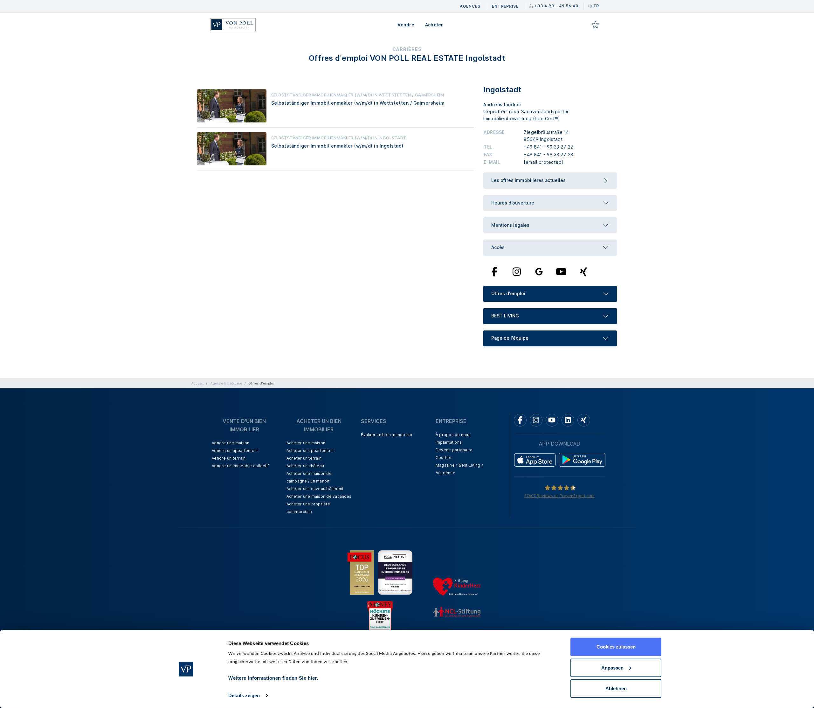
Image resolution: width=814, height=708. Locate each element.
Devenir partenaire (454, 450)
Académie (445, 472)
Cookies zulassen (616, 646)
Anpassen (612, 667)
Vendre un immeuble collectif (240, 465)
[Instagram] (517, 271)
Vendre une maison (230, 443)
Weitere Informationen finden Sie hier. (273, 678)
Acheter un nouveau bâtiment (315, 488)
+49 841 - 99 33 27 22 (548, 146)
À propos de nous (453, 434)
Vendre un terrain (228, 458)
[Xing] (583, 271)
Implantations (449, 442)
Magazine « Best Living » (459, 465)
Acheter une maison (306, 443)
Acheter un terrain (304, 458)
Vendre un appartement (235, 450)
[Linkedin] (568, 420)
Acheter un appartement (310, 450)
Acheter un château (305, 465)
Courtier (444, 457)
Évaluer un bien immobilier (387, 434)
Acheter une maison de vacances (319, 496)
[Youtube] (561, 271)
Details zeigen (244, 695)
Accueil (197, 383)
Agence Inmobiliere (226, 383)
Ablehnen (616, 688)
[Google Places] (539, 271)
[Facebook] (495, 271)
